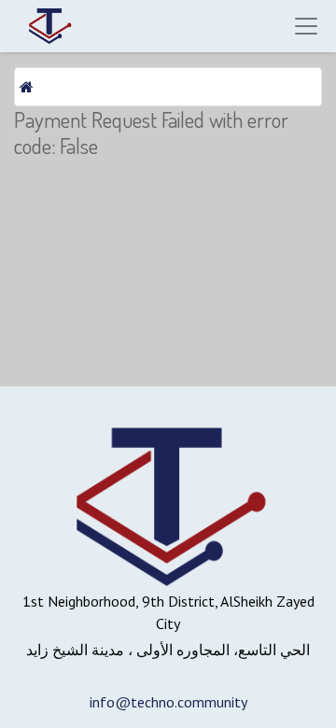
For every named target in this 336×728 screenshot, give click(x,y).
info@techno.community (168, 702)
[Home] (27, 86)
